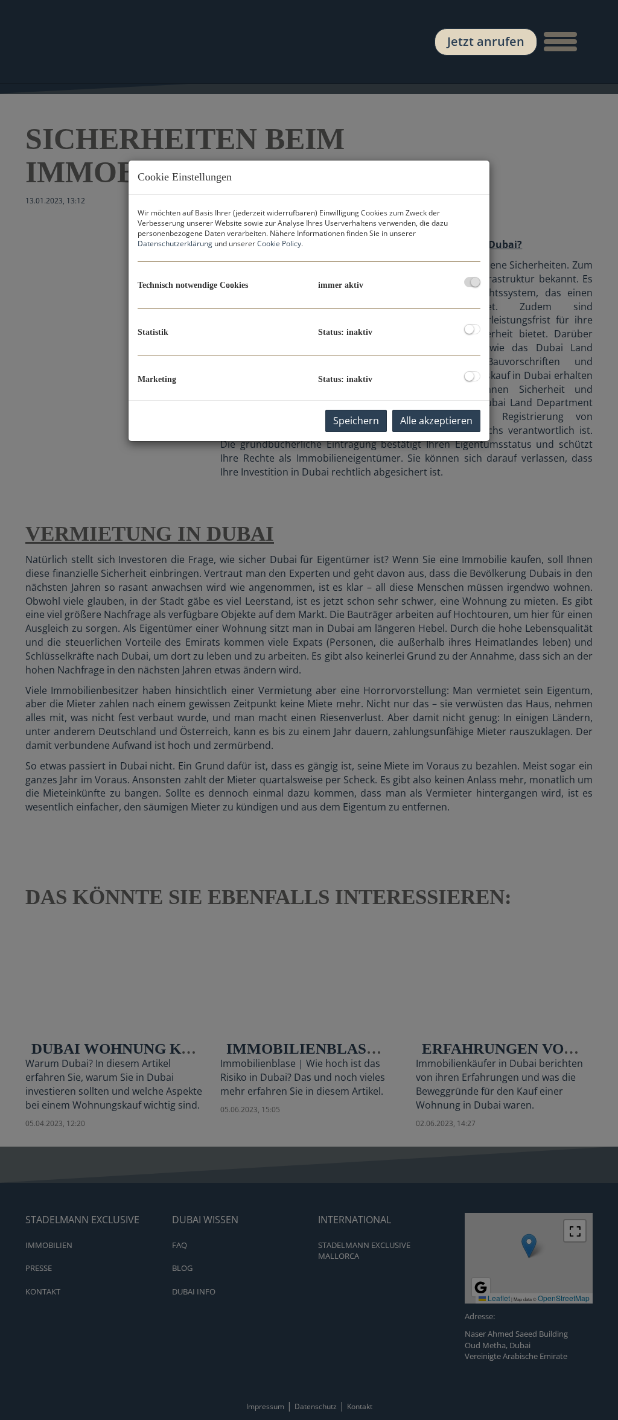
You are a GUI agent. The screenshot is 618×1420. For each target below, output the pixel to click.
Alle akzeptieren (436, 420)
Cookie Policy (279, 243)
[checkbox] (472, 282)
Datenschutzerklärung (175, 243)
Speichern (356, 420)
